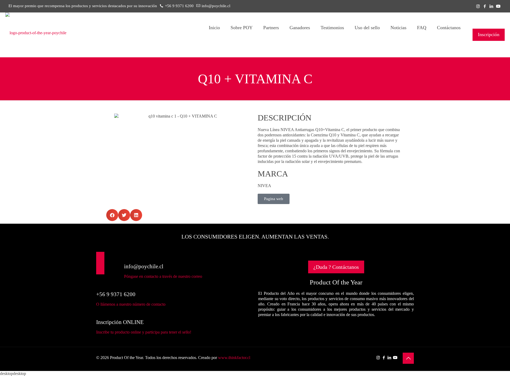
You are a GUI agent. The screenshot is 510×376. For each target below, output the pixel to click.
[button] (112, 215)
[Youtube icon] (498, 6)
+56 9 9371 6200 (179, 6)
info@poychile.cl (216, 6)
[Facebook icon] (485, 6)
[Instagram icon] (478, 6)
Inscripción (488, 34)
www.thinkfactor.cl (234, 357)
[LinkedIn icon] (491, 6)
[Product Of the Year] (35, 32)
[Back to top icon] (408, 358)
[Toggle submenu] (241, 50)
